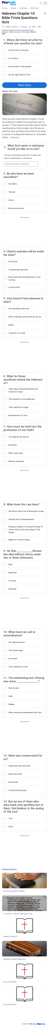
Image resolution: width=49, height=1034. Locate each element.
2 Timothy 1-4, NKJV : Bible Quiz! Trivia (17, 914)
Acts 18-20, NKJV (10, 1004)
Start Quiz (24, 85)
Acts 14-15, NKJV (10, 982)
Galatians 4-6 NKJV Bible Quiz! (14, 959)
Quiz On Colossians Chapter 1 (14, 891)
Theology (23, 27)
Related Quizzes (9, 869)
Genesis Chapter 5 (10, 936)
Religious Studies (12, 27)
